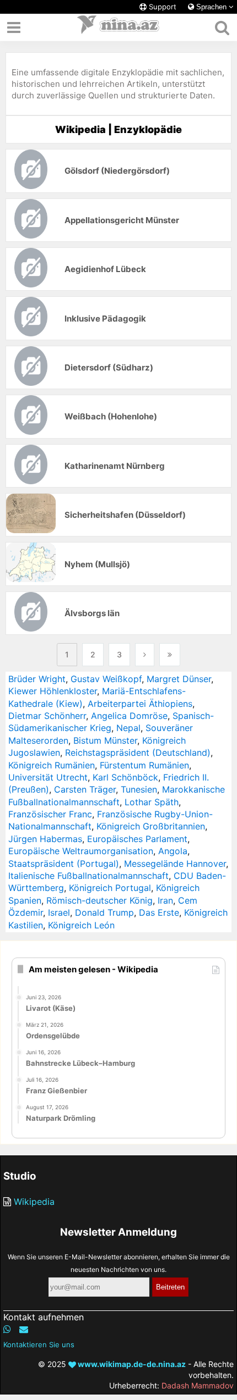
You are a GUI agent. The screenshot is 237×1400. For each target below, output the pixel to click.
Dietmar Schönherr (47, 715)
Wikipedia (34, 1201)
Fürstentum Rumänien (144, 765)
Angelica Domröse (129, 715)
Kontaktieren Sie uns (38, 1344)
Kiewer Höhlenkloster (52, 690)
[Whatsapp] (7, 1329)
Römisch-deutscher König (99, 900)
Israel (59, 912)
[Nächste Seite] (144, 654)
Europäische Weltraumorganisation (80, 850)
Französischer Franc (50, 814)
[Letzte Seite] (169, 654)
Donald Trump (104, 912)
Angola (172, 850)
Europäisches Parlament (137, 838)
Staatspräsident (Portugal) (63, 863)
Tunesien (139, 789)
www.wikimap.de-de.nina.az (131, 1364)
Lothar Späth (152, 801)
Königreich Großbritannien (150, 826)
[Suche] (221, 27)
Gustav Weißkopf (106, 678)
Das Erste (159, 912)
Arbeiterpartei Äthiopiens (140, 703)
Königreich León (81, 925)
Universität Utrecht (48, 777)
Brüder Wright (37, 678)
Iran (165, 900)
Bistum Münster (105, 740)
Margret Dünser (179, 678)
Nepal (128, 727)
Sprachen (211, 7)
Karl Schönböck (125, 777)
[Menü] (14, 27)
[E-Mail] (23, 1329)
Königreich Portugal (110, 887)
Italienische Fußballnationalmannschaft (88, 875)
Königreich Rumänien (51, 765)
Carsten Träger (85, 789)
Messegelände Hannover (175, 863)
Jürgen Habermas (45, 838)
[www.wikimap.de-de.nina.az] (118, 27)
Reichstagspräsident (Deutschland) (138, 752)
